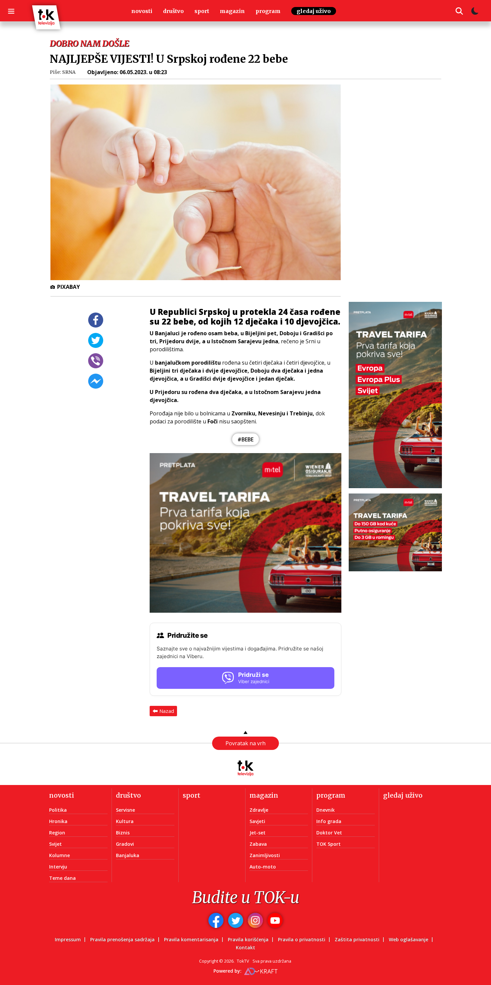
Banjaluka (127, 855)
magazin (232, 11)
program (268, 11)
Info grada (328, 821)
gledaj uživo (314, 11)
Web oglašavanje (408, 939)
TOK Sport (328, 844)
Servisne (125, 810)
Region (57, 832)
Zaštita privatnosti (357, 939)
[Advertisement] (399, 185)
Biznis (123, 832)
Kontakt (245, 947)
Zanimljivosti (265, 855)
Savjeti (257, 821)
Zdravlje (259, 810)
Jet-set (258, 832)
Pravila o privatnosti (301, 939)
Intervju (58, 866)
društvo (173, 11)
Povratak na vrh (245, 743)
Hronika (58, 821)
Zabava (258, 844)
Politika (58, 810)
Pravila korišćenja (248, 939)
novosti (141, 11)
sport (201, 11)
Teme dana (62, 878)
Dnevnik (325, 810)
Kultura (125, 821)
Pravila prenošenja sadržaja (122, 939)
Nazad (166, 711)
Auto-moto (263, 866)
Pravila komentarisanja (191, 939)
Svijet (55, 844)
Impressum (68, 939)
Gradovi (125, 844)
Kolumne (59, 855)
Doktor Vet (329, 832)
